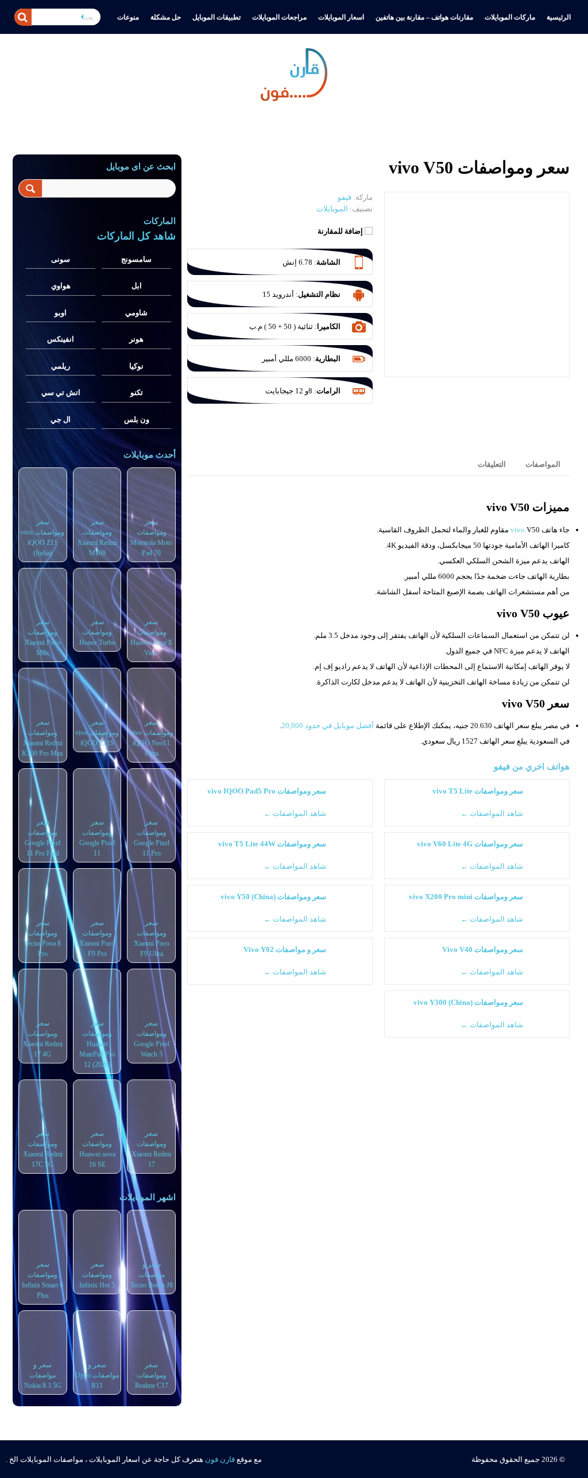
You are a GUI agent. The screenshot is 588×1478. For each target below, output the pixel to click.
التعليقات (492, 464)
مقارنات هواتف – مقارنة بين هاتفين (424, 17)
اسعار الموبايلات (341, 17)
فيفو (502, 766)
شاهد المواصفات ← (492, 813)
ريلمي (60, 366)
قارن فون (220, 1459)
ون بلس (136, 419)
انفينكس (60, 339)
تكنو (136, 392)
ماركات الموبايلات (510, 17)
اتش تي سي (60, 392)
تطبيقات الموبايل (216, 17)
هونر (136, 339)
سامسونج (136, 259)
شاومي (136, 312)
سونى (60, 259)
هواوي (61, 285)
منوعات (128, 17)
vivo (517, 529)
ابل (136, 285)
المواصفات (542, 464)
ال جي (61, 419)
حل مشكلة (165, 17)
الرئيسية (559, 17)
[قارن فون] (294, 72)
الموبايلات (332, 208)
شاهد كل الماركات (136, 236)
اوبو (61, 312)
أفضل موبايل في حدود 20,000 (327, 725)
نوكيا (136, 366)
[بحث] (23, 17)
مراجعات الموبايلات (279, 17)
